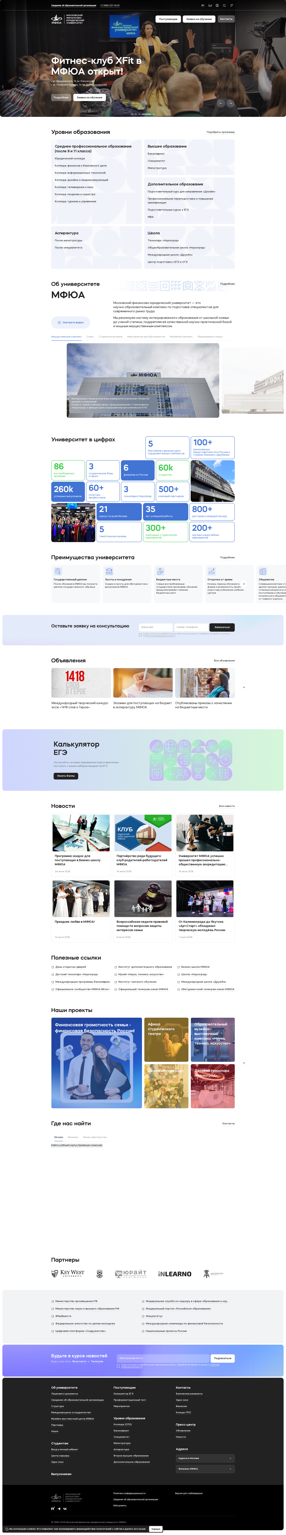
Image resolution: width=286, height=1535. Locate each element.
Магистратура (157, 168)
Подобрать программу (221, 132)
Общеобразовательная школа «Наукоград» (176, 248)
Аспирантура (66, 233)
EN (202, 5)
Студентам (59, 1443)
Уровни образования (129, 1418)
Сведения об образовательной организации (135, 1499)
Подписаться (222, 1358)
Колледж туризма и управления (75, 201)
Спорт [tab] (90, 337)
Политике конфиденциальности (160, 636)
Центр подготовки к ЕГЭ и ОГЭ (168, 262)
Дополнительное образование (175, 184)
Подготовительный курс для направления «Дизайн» (181, 191)
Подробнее (61, 98)
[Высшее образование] (189, 157)
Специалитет (156, 161)
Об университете (64, 1387)
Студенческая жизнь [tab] (111, 337)
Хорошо (155, 1529)
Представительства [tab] (95, 1137)
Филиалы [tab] (73, 1137)
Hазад (221, 103)
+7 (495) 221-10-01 (110, 5)
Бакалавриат (156, 154)
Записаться (222, 627)
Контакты (226, 19)
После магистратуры (68, 240)
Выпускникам (61, 1474)
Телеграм (97, 1361)
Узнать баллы (66, 776)
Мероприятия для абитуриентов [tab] (146, 337)
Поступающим (168, 19)
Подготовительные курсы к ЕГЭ (168, 210)
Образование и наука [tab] (209, 337)
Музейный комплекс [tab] (181, 337)
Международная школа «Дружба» (170, 255)
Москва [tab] (58, 1137)
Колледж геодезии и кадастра (75, 194)
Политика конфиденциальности (129, 1493)
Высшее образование (167, 146)
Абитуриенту (119, 1505)
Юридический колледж (70, 158)
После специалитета (68, 248)
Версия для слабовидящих (189, 1493)
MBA (151, 217)
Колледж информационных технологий (80, 173)
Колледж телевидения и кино (74, 187)
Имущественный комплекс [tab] (66, 337)
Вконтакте (79, 1361)
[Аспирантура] (96, 247)
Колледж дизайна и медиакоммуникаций (81, 180)
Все (224, 661)
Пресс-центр (186, 1424)
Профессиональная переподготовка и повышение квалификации (180, 201)
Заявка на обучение (199, 19)
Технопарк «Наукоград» (163, 240)
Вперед (230, 103)
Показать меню (232, 5)
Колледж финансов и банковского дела (81, 166)
